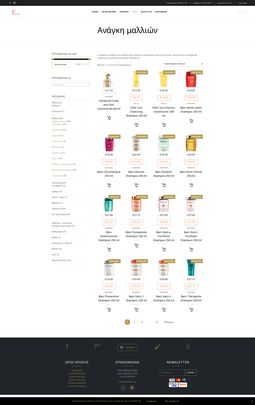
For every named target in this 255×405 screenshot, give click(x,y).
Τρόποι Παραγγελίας (77, 373)
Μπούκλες (56, 147)
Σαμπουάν (56, 111)
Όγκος (55, 158)
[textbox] (71, 85)
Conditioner (57, 185)
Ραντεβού (243, 3)
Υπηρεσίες (124, 12)
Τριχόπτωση (57, 175)
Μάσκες (55, 203)
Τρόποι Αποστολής (77, 379)
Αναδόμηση (57, 124)
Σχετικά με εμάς (108, 12)
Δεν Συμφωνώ (172, 401)
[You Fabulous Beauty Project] (16, 12)
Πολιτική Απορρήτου (77, 386)
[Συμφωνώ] (251, 401)
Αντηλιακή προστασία (61, 225)
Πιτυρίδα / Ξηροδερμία (62, 164)
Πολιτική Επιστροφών (77, 383)
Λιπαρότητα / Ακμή (60, 243)
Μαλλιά (55, 118)
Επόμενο (169, 322)
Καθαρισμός (57, 231)
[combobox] (71, 84)
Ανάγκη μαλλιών (59, 121)
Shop (135, 12)
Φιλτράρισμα (61, 64)
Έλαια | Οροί (58, 197)
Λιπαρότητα (57, 141)
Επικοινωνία (161, 12)
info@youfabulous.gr (127, 381)
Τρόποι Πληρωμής (77, 376)
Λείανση (55, 135)
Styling (55, 105)
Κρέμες (55, 237)
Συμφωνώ (151, 401)
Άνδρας (55, 102)
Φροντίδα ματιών (60, 260)
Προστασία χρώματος (62, 170)
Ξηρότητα (56, 152)
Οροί (54, 254)
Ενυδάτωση (57, 130)
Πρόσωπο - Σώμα (60, 223)
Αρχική (95, 12)
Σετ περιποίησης (59, 214)
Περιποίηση (57, 182)
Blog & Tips (146, 12)
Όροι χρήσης (77, 370)
